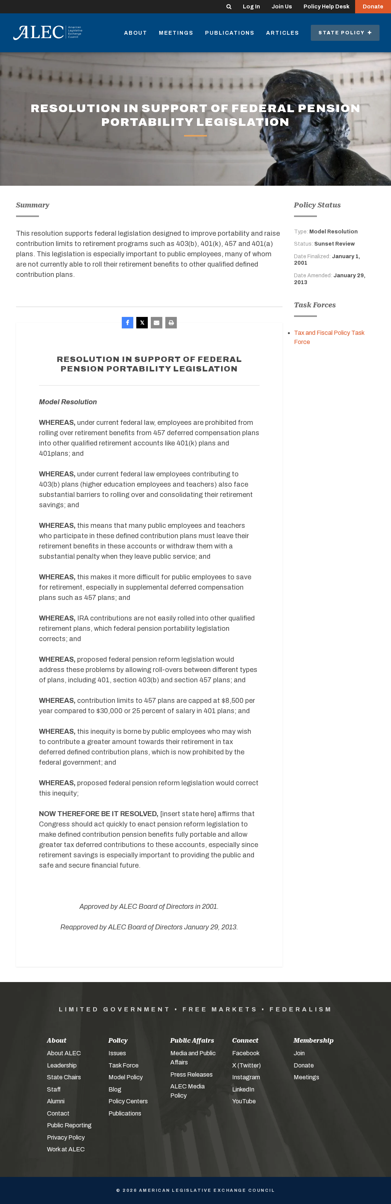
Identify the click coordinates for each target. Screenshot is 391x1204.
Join (299, 1053)
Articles (282, 33)
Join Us (281, 7)
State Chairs (64, 1077)
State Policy (343, 32)
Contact (58, 1113)
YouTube (244, 1101)
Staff (54, 1089)
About (135, 33)
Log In (251, 7)
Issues (117, 1053)
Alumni (56, 1101)
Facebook (246, 1053)
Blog (114, 1089)
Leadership (62, 1065)
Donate (373, 7)
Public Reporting (69, 1125)
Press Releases (191, 1074)
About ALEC (64, 1053)
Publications (230, 33)
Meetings (176, 33)
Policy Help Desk (326, 7)
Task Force (123, 1065)
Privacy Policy (66, 1137)
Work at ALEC (66, 1149)
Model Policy (125, 1077)
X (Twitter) (246, 1065)
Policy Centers (128, 1101)
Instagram (246, 1077)
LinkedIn (243, 1089)
